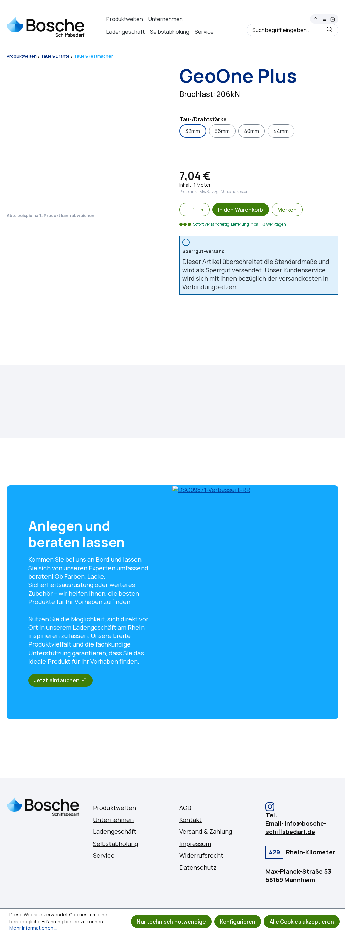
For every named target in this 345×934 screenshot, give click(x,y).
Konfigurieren (237, 921)
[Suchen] (329, 30)
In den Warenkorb (240, 209)
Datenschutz (198, 867)
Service (204, 31)
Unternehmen (165, 19)
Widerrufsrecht (201, 855)
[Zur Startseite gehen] (46, 26)
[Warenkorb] (333, 19)
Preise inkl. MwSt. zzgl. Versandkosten (214, 191)
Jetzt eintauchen (57, 680)
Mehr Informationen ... (33, 928)
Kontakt (190, 820)
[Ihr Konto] (316, 19)
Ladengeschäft (125, 31)
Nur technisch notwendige (171, 921)
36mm (222, 131)
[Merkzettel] (324, 19)
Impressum (195, 844)
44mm (281, 131)
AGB (185, 808)
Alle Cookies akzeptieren (302, 921)
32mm (192, 131)
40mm (251, 131)
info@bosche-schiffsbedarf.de (295, 827)
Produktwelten (124, 19)
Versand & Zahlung (205, 831)
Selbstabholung (169, 31)
